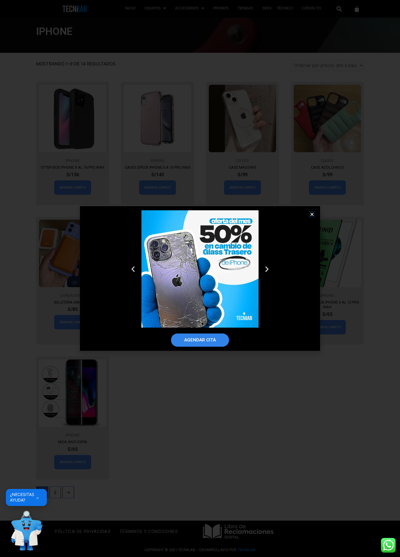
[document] (200, 278)
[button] (312, 214)
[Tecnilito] (26, 530)
